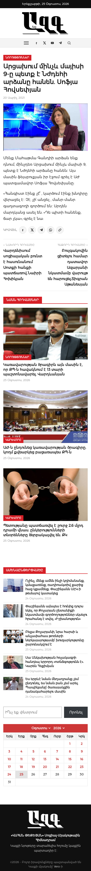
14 (57, 759)
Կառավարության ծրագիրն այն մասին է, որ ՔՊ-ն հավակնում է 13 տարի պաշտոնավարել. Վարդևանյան (43, 369)
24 (9, 774)
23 (81, 767)
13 (45, 759)
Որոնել (76, 712)
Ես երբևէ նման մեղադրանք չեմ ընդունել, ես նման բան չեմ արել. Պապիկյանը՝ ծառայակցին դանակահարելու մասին (52, 685)
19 (33, 767)
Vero (57, 866)
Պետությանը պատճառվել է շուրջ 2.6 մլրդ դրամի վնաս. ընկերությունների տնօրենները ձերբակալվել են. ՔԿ (43, 530)
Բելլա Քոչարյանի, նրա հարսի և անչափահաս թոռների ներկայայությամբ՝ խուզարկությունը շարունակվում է (54, 638)
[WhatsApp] (50, 230)
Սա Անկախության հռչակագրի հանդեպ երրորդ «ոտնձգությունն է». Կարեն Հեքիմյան (54, 662)
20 (45, 767)
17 (9, 767)
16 (81, 759)
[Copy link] (60, 230)
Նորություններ (17, 57)
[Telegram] (41, 230)
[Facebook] (23, 230)
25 (21, 774)
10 (9, 759)
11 (21, 759)
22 (70, 767)
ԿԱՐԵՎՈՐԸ (13, 439)
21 (57, 767)
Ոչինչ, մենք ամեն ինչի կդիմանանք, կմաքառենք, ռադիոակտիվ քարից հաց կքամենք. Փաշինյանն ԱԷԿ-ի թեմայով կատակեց (54, 587)
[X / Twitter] (32, 230)
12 (33, 759)
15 (69, 759)
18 (21, 767)
